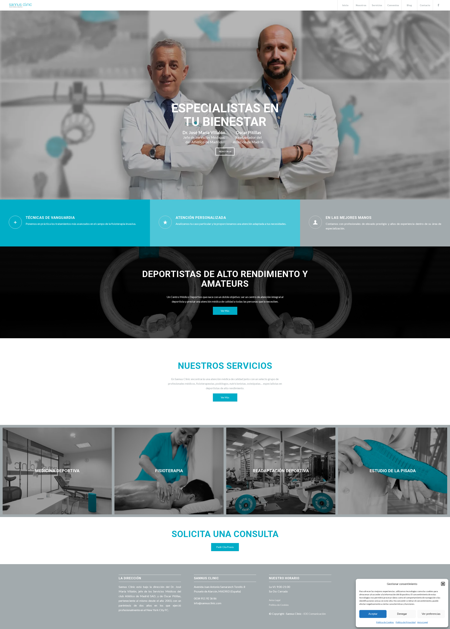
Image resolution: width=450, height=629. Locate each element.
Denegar (402, 613)
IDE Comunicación (314, 613)
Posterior (442, 105)
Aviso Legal (422, 622)
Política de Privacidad (406, 622)
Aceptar (372, 613)
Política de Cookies (385, 622)
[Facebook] (438, 5)
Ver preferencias (431, 613)
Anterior (8, 105)
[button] (443, 584)
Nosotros (225, 151)
